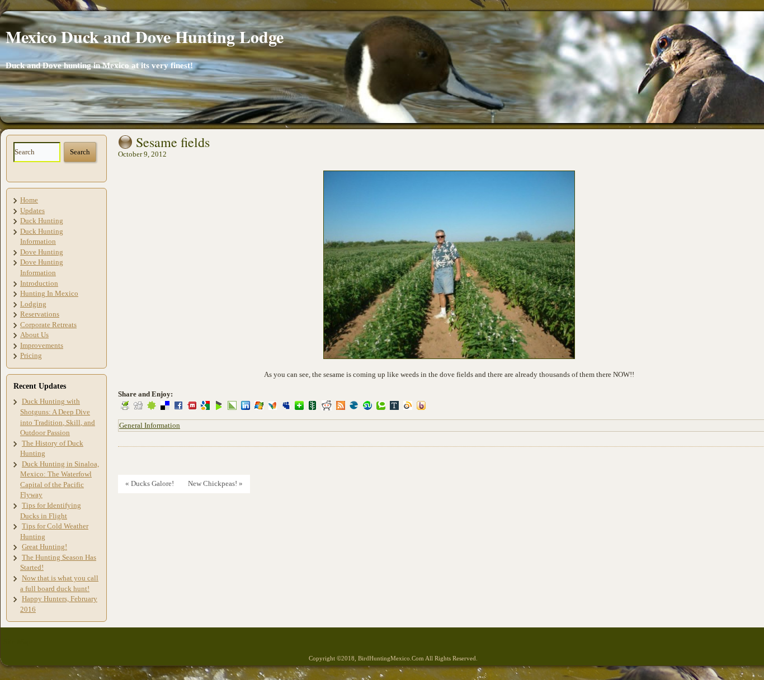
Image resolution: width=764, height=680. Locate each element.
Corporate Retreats (48, 324)
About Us (34, 334)
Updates (32, 210)
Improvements (41, 345)
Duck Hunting (41, 220)
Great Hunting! (44, 546)
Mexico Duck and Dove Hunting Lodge (145, 36)
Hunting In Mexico (49, 293)
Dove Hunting (41, 252)
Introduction (39, 283)
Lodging (33, 304)
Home (29, 200)
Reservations (39, 314)
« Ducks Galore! (149, 483)
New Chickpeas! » (215, 483)
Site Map (17, 642)
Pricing (31, 355)
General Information (149, 425)
